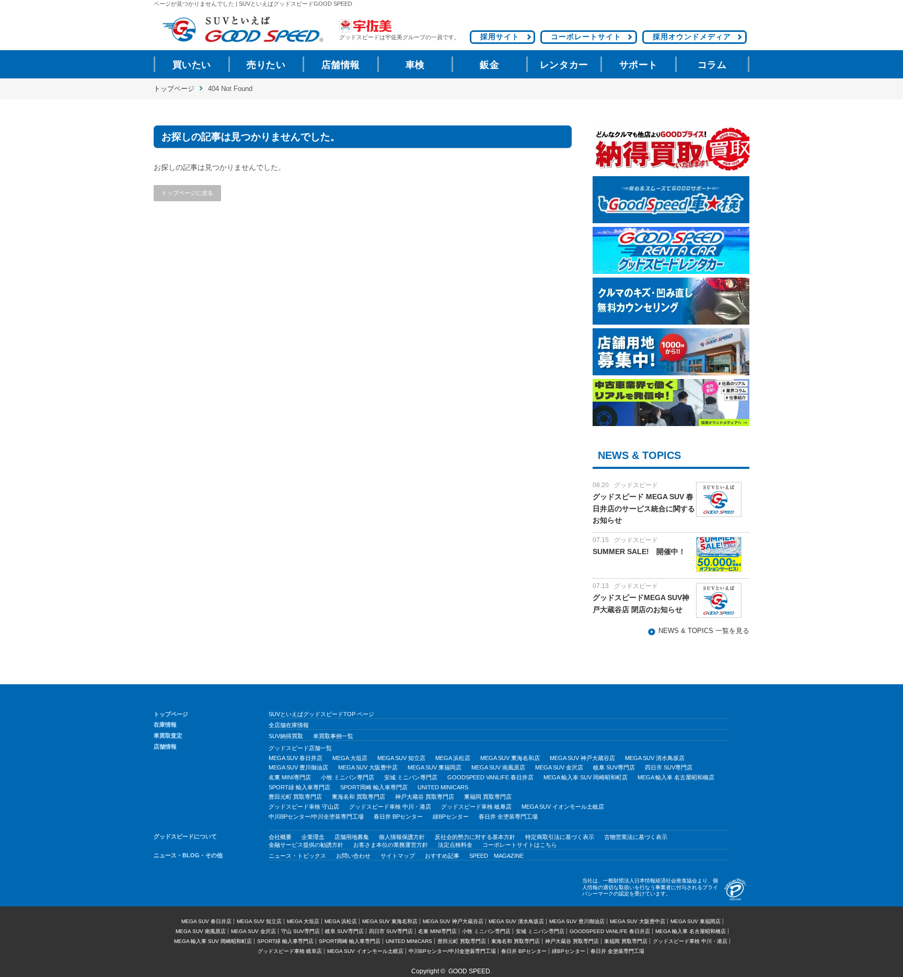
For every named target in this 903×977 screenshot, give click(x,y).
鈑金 (489, 65)
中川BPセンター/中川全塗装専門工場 (316, 816)
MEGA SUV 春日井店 (295, 758)
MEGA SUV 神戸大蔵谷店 (582, 758)
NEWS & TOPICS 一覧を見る (703, 631)
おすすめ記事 (442, 856)
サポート (638, 65)
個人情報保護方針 (402, 837)
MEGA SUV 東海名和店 (510, 758)
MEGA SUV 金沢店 (559, 767)
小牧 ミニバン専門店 (347, 777)
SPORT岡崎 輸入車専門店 (374, 787)
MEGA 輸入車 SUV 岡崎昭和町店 (585, 777)
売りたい (266, 65)
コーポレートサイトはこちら (519, 845)
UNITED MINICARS (443, 787)
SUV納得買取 (286, 736)
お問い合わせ (353, 856)
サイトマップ (397, 856)
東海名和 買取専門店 (358, 797)
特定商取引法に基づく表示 (559, 837)
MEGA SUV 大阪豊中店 (368, 767)
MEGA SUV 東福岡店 (434, 767)
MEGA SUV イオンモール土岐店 (563, 806)
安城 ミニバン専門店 (410, 777)
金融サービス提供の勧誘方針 (306, 845)
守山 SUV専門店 (300, 931)
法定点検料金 (455, 845)
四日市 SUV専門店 (668, 767)
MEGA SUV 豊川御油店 (298, 767)
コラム (712, 65)
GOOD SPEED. (470, 971)
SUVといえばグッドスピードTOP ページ (321, 714)
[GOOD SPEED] (242, 29)
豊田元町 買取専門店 (295, 797)
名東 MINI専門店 (290, 777)
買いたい (191, 65)
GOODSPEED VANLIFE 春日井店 (490, 777)
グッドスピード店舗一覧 (300, 748)
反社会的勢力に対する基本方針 (475, 837)
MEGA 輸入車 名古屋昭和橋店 (676, 777)
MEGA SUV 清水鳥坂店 (655, 758)
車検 (415, 65)
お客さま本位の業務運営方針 (390, 845)
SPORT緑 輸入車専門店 (299, 787)
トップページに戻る (187, 193)
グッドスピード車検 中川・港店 (390, 806)
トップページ (174, 89)
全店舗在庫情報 (289, 725)
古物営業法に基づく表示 (635, 837)
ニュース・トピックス (297, 856)
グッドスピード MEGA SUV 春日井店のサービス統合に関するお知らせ (644, 508)
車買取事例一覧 (333, 736)
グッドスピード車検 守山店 (304, 806)
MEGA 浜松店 (452, 758)
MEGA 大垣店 (349, 758)
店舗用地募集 (351, 837)
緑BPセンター (451, 816)
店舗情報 (340, 65)
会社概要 (280, 837)
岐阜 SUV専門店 (614, 767)
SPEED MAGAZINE (496, 856)
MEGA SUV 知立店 (401, 758)
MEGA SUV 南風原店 (498, 767)
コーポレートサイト (586, 36)
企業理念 (313, 837)
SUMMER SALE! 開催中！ (639, 551)
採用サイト (499, 36)
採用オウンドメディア (692, 36)
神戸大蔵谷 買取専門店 (424, 797)
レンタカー (564, 65)
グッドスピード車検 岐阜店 (476, 806)
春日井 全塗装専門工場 (508, 816)
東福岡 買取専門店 (488, 797)
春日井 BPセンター (398, 816)
